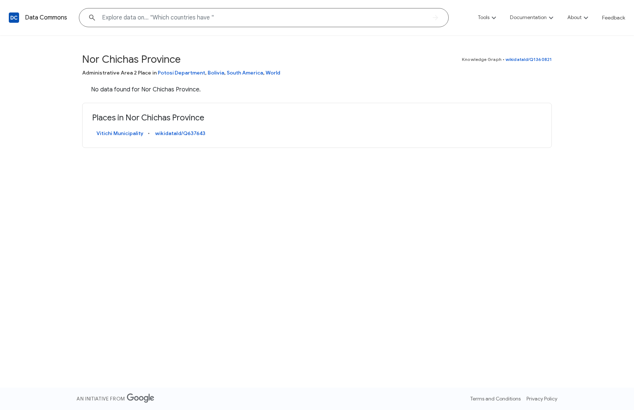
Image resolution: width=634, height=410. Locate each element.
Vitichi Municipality (119, 133)
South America (245, 72)
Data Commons (46, 17)
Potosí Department (181, 72)
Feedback (613, 17)
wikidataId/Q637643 (180, 133)
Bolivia (216, 72)
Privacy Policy (541, 398)
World (273, 72)
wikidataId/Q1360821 (529, 59)
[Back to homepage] (14, 17)
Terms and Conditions (495, 398)
